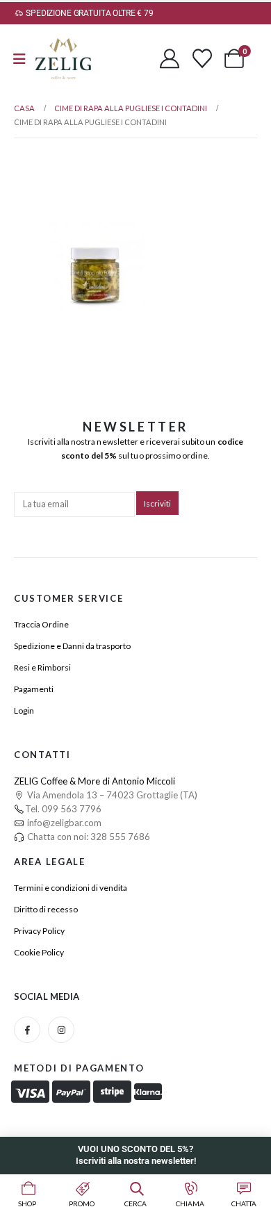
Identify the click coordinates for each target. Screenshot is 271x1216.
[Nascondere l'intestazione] (63, 58)
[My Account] (169, 58)
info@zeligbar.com (63, 822)
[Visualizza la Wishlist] (202, 58)
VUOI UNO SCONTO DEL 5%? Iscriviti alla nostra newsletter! (136, 1155)
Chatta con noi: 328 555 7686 (87, 836)
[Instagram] (61, 1030)
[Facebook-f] (27, 1030)
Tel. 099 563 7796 (63, 808)
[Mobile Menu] (19, 59)
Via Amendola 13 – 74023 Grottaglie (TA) (111, 794)
